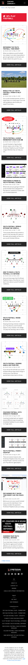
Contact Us (14, 585)
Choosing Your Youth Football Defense (11, 537)
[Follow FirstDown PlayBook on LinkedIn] (15, 574)
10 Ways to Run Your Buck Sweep (14, 618)
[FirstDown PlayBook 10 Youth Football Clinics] (14, 171)
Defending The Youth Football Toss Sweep (11, 48)
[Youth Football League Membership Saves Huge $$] (14, 125)
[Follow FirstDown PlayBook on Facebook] (5, 574)
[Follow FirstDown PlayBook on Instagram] (9, 574)
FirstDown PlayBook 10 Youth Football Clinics (12, 181)
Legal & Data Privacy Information (14, 591)
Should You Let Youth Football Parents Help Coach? (12, 92)
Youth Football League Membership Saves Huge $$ (13, 139)
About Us (14, 583)
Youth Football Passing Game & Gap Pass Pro (12, 364)
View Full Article (14, 65)
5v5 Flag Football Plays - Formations (14, 610)
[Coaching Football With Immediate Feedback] (14, 398)
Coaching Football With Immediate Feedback (12, 413)
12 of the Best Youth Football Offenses (14, 621)
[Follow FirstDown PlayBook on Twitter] (12, 574)
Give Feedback (14, 602)
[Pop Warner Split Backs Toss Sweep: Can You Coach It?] (14, 482)
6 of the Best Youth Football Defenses (14, 623)
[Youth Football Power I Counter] (14, 442)
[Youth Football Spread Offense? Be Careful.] (14, 214)
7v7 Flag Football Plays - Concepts (14, 615)
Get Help (14, 599)
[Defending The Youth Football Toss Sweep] (14, 34)
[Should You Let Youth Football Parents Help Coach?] (14, 79)
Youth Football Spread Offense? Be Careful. (12, 227)
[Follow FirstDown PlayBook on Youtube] (18, 574)
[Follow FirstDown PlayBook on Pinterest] (22, 574)
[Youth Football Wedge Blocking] (14, 305)
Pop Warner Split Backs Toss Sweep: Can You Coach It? (13, 495)
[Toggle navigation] (24, 2)
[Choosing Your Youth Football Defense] (14, 526)
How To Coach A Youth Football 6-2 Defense (11, 273)
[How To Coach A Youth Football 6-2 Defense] (14, 259)
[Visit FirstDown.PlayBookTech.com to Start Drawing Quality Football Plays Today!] (3, 3)
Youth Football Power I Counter (12, 452)
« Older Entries (5, 561)
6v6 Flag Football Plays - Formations (14, 613)
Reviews (14, 588)
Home (2, 7)
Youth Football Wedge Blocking (11, 318)
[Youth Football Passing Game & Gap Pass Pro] (14, 351)
